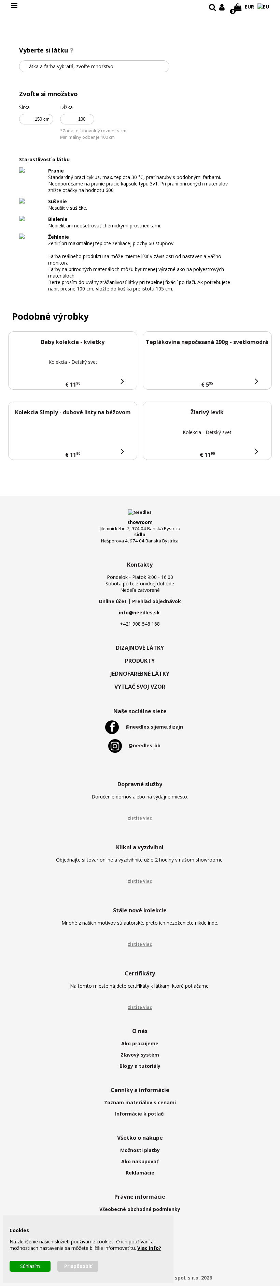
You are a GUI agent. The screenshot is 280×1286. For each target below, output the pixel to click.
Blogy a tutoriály (140, 1066)
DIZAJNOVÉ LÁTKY (140, 648)
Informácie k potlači (140, 1113)
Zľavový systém (140, 1054)
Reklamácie (140, 1172)
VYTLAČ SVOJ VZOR (139, 686)
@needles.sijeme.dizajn (154, 726)
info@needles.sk (139, 612)
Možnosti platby (140, 1150)
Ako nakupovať (139, 1161)
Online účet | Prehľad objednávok (140, 601)
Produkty (140, 660)
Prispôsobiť (78, 1266)
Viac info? (149, 1248)
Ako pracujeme (139, 1043)
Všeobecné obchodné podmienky (139, 1209)
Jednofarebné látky (139, 673)
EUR (249, 6)
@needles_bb (144, 745)
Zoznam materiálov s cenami (140, 1102)
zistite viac (140, 818)
